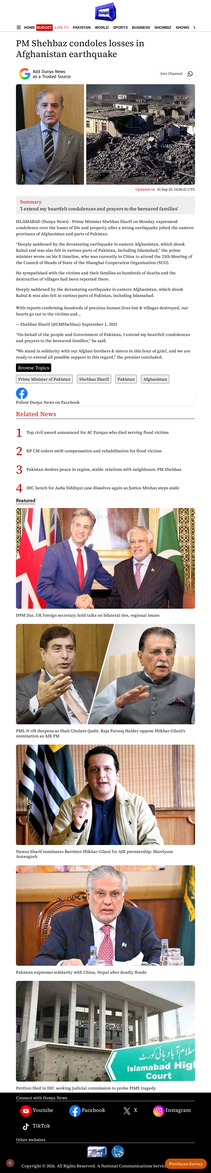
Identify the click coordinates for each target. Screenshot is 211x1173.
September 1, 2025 (99, 324)
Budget (44, 27)
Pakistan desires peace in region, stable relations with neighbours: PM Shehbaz (104, 469)
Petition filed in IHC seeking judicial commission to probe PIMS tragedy (86, 1088)
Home (29, 27)
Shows (182, 27)
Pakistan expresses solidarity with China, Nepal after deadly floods (81, 972)
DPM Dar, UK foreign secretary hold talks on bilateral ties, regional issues (87, 615)
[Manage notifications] (10, 1163)
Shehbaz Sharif (94, 379)
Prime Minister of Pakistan (44, 379)
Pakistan (82, 27)
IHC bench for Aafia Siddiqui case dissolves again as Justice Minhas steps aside (103, 488)
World (102, 27)
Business (141, 27)
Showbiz (162, 27)
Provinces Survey (186, 1164)
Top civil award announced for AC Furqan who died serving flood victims (98, 432)
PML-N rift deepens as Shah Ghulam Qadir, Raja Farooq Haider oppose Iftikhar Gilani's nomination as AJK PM (100, 733)
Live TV (61, 27)
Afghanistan (155, 379)
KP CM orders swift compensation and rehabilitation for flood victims (94, 451)
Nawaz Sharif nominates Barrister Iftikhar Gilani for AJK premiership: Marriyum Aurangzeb (94, 854)
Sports (120, 27)
